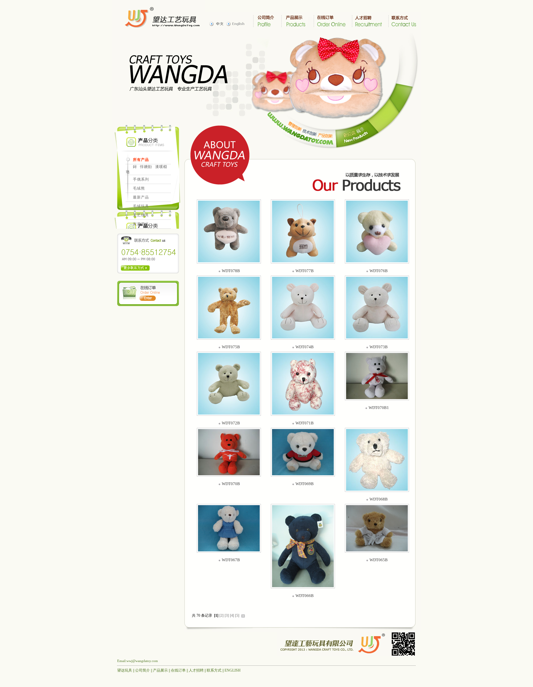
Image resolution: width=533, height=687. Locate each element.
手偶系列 (141, 179)
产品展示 (160, 670)
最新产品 (141, 197)
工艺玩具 (141, 215)
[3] (227, 615)
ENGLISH (233, 670)
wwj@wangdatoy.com (142, 661)
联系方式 (214, 670)
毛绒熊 (139, 188)
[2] (221, 615)
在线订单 (178, 670)
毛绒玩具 (141, 206)
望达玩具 (124, 670)
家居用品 (141, 224)
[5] (237, 615)
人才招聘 (196, 670)
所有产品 (141, 159)
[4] (232, 615)
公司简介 (142, 670)
